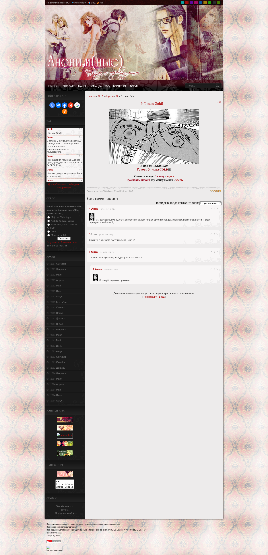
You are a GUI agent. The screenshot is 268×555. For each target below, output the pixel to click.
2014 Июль (56, 395)
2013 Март (56, 334)
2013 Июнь (56, 345)
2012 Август (57, 296)
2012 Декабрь (58, 318)
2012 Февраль (58, 269)
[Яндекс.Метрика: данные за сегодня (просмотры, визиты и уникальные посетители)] (54, 548)
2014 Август (57, 400)
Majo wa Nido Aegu (61, 217)
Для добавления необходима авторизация (64, 185)
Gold (53, 231)
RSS (101, 2)
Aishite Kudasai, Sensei (62, 220)
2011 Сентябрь (59, 263)
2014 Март (56, 378)
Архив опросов (69, 242)
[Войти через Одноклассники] (64, 111)
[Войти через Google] (77, 105)
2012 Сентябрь (59, 302)
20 (117, 96)
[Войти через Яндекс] (70, 105)
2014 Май (56, 389)
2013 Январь (57, 324)
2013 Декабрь (58, 367)
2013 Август (57, 351)
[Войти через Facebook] (64, 105)
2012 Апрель (57, 280)
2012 (100, 96)
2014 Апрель (57, 384)
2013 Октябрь (58, 362)
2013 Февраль (58, 329)
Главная (91, 96)
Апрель (109, 96)
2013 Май (56, 340)
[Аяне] (92, 219)
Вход (93, 2)
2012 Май (56, 285)
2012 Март (56, 274)
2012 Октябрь (58, 307)
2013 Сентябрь (59, 356)
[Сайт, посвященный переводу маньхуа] (65, 476)
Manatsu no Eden (59, 235)
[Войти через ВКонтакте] (58, 105)
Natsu (116, 191)
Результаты (52, 242)
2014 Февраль (58, 373)
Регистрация (80, 2)
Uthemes (58, 532)
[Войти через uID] (52, 105)
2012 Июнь (56, 291)
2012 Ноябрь (57, 313)
